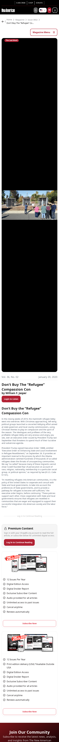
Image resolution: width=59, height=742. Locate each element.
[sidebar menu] (54, 10)
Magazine (19, 20)
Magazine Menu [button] (42, 32)
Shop (30, 3)
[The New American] (8, 10)
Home (9, 20)
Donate (39, 3)
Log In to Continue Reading (19, 542)
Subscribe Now (30, 623)
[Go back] (3, 21)
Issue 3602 (33, 20)
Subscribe (21, 3)
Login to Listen (11, 399)
